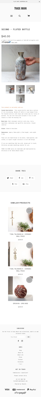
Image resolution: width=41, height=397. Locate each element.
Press (20, 357)
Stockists (20, 361)
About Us (20, 352)
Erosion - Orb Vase (20, 303)
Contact (20, 359)
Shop (20, 350)
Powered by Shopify (20, 384)
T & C (20, 364)
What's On (20, 354)
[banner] (20, 8)
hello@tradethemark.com (20, 381)
